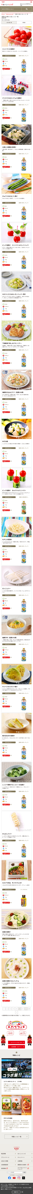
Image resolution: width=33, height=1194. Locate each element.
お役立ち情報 (4, 1161)
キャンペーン (21, 1157)
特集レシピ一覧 (16, 1137)
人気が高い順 (9, 22)
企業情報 (20, 1161)
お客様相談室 (4, 1165)
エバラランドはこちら (16, 1042)
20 (29, 1009)
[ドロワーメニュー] (31, 2)
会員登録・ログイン (16, 1047)
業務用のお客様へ (22, 1165)
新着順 (24, 22)
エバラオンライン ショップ (22, 1168)
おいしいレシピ (22, 1153)
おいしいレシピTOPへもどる (25, 4)
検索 (25, 1172)
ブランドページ (5, 1157)
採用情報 (3, 1168)
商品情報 (3, 1153)
